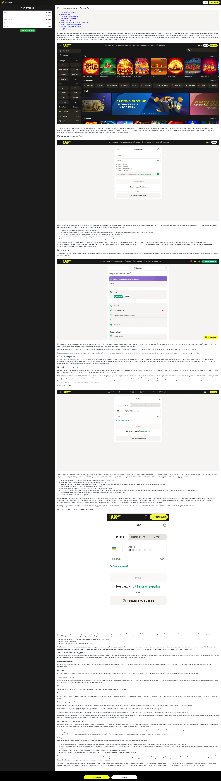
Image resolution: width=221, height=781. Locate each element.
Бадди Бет (8, 2)
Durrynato (7, 23)
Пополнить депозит (27, 30)
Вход (205, 2)
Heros (6, 26)
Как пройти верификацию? (70, 16)
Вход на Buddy (66, 20)
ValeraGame (8, 19)
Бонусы (63, 29)
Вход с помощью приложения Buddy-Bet (75, 22)
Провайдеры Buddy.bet (68, 18)
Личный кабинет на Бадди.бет (71, 24)
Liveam (6, 16)
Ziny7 (6, 12)
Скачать (124, 777)
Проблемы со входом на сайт (71, 27)
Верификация (65, 14)
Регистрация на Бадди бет (70, 12)
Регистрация (97, 777)
